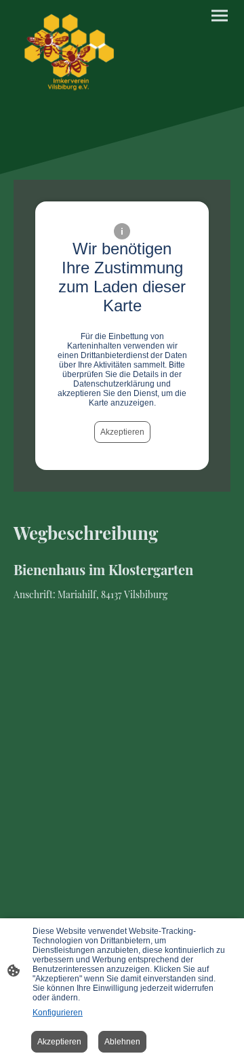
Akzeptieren (122, 432)
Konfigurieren (58, 1012)
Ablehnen (122, 1041)
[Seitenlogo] (66, 53)
